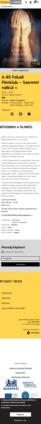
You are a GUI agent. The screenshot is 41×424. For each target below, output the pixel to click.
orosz (17, 230)
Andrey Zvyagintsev (17, 100)
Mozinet (14, 225)
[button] (31, 2)
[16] (16, 88)
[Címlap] (10, 2)
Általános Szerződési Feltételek (20, 368)
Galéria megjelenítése (20, 70)
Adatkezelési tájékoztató (20, 377)
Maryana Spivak (16, 103)
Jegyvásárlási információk (13, 308)
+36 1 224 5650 (33, 322)
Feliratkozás (20, 264)
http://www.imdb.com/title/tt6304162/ (3, 98)
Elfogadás (20, 414)
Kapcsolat (6, 298)
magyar (16, 232)
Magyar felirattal (15, 95)
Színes (9, 227)
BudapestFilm (21, 373)
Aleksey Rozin (29, 103)
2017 (11, 92)
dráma (4, 92)
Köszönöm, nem (20, 420)
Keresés (26, 2)
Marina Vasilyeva (16, 105)
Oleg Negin (16, 220)
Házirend (6, 303)
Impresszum (7, 293)
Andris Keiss (28, 105)
